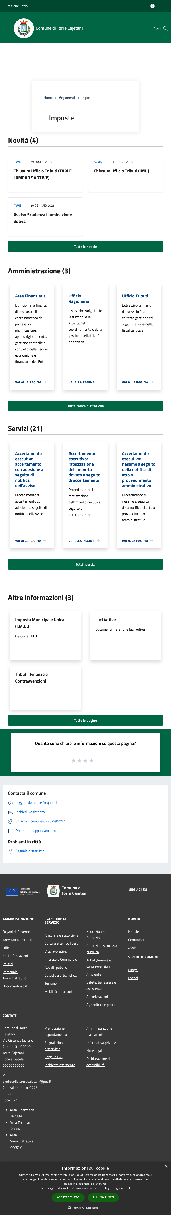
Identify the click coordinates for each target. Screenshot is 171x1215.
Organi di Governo (16, 931)
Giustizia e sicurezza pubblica (101, 949)
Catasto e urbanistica (61, 975)
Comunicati (136, 939)
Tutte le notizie (85, 246)
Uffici (6, 947)
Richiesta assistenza (60, 1065)
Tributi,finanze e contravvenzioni (98, 963)
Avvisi (18, 161)
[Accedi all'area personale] (152, 6)
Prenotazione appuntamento (56, 1031)
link (128, 1188)
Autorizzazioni (97, 996)
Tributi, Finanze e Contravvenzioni (31, 677)
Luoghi (133, 969)
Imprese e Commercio (61, 959)
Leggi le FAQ (54, 1056)
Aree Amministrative (18, 939)
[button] (85, 1207)
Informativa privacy (101, 1042)
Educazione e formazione (96, 934)
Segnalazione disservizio (55, 1045)
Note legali (94, 1050)
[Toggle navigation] (9, 26)
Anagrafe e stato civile (61, 935)
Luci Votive (105, 619)
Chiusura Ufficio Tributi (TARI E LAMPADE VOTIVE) (43, 174)
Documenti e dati (15, 986)
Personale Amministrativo (14, 975)
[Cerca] (165, 28)
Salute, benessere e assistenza (101, 985)
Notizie (133, 931)
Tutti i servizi (86, 564)
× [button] (166, 1166)
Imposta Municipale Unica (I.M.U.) (39, 623)
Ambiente (93, 974)
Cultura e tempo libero (61, 943)
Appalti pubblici (56, 967)
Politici (8, 963)
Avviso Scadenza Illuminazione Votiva (43, 218)
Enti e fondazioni (15, 955)
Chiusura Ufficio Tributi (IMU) (121, 170)
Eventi (133, 977)
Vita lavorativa (56, 951)
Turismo (51, 983)
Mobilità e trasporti (59, 991)
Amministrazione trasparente (99, 1031)
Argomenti (67, 97)
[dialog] (85, 1188)
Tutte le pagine (85, 720)
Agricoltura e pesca (100, 1004)
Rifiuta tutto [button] (103, 1197)
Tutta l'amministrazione (85, 406)
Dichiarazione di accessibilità (98, 1062)
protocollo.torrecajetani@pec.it (27, 1081)
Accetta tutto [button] (68, 1197)
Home (48, 97)
